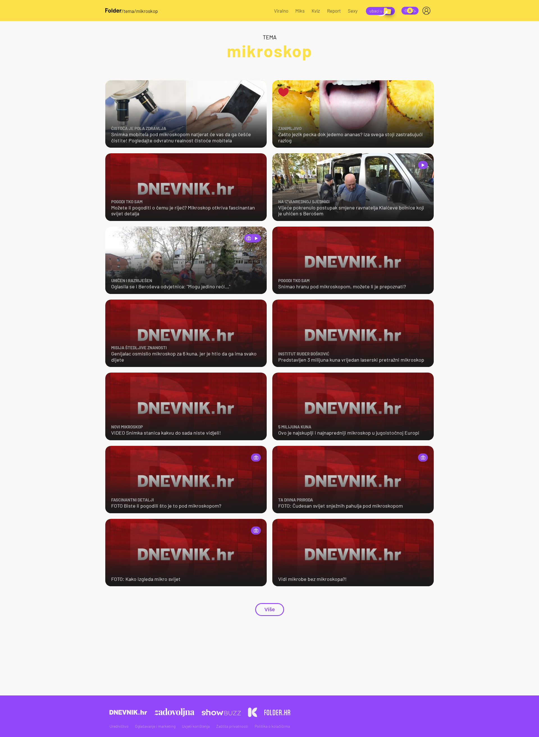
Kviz (316, 10)
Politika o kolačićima (272, 726)
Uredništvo (119, 726)
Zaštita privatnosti (232, 726)
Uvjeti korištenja (196, 726)
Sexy (353, 10)
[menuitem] (427, 10)
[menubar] (427, 10)
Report (334, 10)
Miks (300, 10)
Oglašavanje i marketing (155, 726)
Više (269, 609)
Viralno (281, 10)
